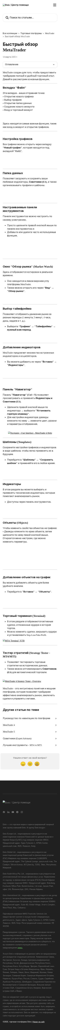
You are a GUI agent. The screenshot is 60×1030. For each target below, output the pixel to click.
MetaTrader (49, 33)
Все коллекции (10, 33)
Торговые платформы (31, 33)
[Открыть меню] (54, 5)
